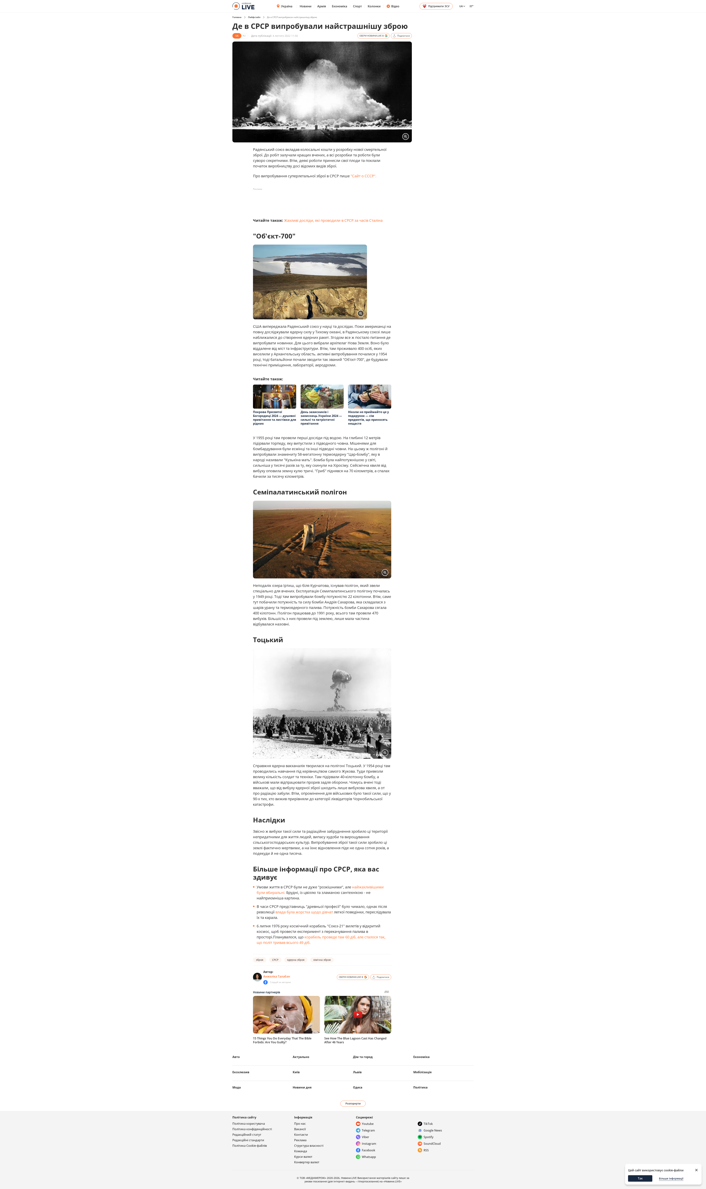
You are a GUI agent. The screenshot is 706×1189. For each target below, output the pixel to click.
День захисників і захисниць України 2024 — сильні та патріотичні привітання (321, 418)
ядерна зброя (295, 960)
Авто (236, 1057)
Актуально (301, 1057)
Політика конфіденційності (252, 1129)
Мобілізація (422, 1072)
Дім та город (363, 1057)
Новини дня (302, 1087)
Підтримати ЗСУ (439, 6)
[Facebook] (265, 982)
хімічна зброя (322, 960)
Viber (365, 1137)
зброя (259, 960)
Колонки (374, 6)
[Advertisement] (320, 200)
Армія (321, 6)
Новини (305, 6)
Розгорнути (353, 1103)
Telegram (368, 1130)
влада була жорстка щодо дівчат (304, 912)
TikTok (428, 1124)
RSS (426, 1150)
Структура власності (308, 1146)
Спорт (357, 6)
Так (640, 1178)
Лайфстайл (254, 17)
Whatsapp (369, 1157)
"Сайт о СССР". (363, 175)
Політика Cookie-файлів (249, 1146)
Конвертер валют (306, 1162)
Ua (461, 6)
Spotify (428, 1137)
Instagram (369, 1144)
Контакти (301, 1135)
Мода (236, 1087)
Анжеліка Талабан (276, 976)
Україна (286, 6)
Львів (357, 1072)
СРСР (275, 960)
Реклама (300, 1140)
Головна (236, 17)
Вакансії (300, 1129)
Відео (395, 6)
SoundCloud (432, 1144)
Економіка (339, 6)
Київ (296, 1072)
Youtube (368, 1124)
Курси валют (303, 1157)
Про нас (300, 1124)
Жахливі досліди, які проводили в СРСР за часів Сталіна (333, 220)
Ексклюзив (240, 1072)
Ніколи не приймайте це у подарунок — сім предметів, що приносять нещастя (368, 418)
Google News (433, 1130)
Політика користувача (248, 1124)
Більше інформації (671, 1178)
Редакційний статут (246, 1135)
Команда (300, 1151)
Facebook (368, 1150)
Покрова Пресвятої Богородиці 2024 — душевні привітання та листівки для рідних (274, 418)
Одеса (357, 1087)
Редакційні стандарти (248, 1140)
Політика (420, 1087)
